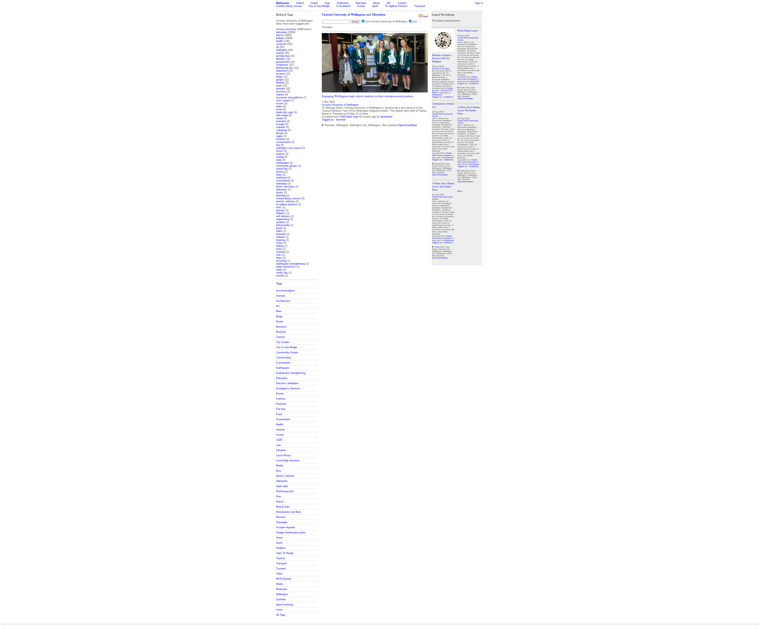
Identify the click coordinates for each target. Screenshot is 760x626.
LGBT (279, 439)
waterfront (281, 70)
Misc (279, 470)
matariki (280, 127)
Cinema (280, 336)
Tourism (280, 558)
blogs (279, 76)
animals (280, 88)
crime (279, 242)
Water (279, 583)
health (279, 41)
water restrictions (286, 266)
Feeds (314, 3)
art (277, 47)
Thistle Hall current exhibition (442, 154)
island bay (282, 168)
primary (280, 210)
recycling (281, 260)
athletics (281, 213)
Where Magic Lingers (467, 30)
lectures (280, 73)
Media (279, 465)
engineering (282, 219)
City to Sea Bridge (319, 6)
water (279, 106)
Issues (280, 434)
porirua (280, 171)
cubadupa (281, 130)
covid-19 (281, 44)
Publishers (343, 3)
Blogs (279, 316)
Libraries (281, 450)
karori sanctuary (285, 186)
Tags (327, 3)
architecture (283, 55)
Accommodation (285, 290)
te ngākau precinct (286, 204)
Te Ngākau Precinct (396, 6)
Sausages (282, 522)
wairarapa (281, 183)
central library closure (288, 198)
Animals (280, 295)
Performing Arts (285, 491)
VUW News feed (348, 116)
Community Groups (287, 352)
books (279, 192)
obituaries (281, 189)
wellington (281, 49)
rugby (279, 136)
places (280, 35)
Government (283, 419)
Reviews (281, 517)
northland (281, 177)
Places (280, 501)
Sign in (479, 3)
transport (281, 121)
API (389, 3)
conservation (283, 142)
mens (279, 269)
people (280, 79)
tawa (278, 159)
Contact (402, 3)
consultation (283, 180)
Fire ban (280, 409)
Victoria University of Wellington (343, 14)
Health (279, 424)
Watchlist (361, 3)
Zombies (281, 599)
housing (280, 239)
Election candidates (287, 383)
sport (279, 85)
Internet (280, 429)
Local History (283, 455)
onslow (280, 275)
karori (279, 228)
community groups (286, 165)
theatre (280, 82)
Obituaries (282, 481)
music (279, 150)
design (280, 133)
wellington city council (288, 147)
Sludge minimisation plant (291, 532)
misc (279, 207)
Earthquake (282, 367)
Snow (279, 537)
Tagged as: (328, 119)
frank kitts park (284, 112)
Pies (278, 496)
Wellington (282, 594)
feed (425, 16)
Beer (278, 311)
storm (279, 609)
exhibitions (282, 64)
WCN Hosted (283, 578)
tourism (280, 153)
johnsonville (283, 225)
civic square (283, 100)
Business (281, 326)
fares (279, 257)
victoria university (286, 29)
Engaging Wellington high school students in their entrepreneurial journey (367, 96)
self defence (283, 216)
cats (278, 254)
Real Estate (283, 506)
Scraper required (285, 527)
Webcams (282, 589)
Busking (280, 331)
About (376, 3)
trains (279, 231)
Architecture (283, 300)
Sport (375, 6)
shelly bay (282, 272)
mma (279, 248)
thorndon (281, 234)
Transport (419, 6)
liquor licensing (284, 604)
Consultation (343, 6)
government (283, 61)
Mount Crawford (285, 475)
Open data (282, 486)
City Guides (283, 342)
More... (460, 191)
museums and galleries (289, 97)
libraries (280, 58)
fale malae (282, 115)
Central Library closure (289, 6)
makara (280, 237)
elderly (280, 245)
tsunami (280, 251)
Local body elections (288, 460)
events (280, 52)
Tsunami (281, 568)
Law (278, 445)
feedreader (386, 116)
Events (361, 6)
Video (279, 573)
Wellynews (282, 3)
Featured (281, 403)
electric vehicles (285, 201)
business (281, 91)
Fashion (280, 398)
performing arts (284, 67)
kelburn (280, 38)
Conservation (283, 357)
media (279, 118)
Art (277, 306)
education (281, 32)
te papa (280, 124)
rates (279, 174)
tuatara (280, 94)
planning (281, 195)
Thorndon (379, 14)
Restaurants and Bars (288, 511)
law (278, 144)
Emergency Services (288, 388)
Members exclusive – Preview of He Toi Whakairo (442, 58)
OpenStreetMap (407, 125)
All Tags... (282, 614)
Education (282, 378)
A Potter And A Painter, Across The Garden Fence (443, 186)
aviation (280, 222)
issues (280, 103)
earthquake (282, 162)
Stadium (281, 547)
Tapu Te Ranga (284, 553)
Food (279, 414)
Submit (300, 3)
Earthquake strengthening (290, 372)
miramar (280, 139)
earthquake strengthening (290, 263)
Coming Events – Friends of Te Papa (442, 90)
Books (279, 321)
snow (279, 109)
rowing (279, 156)
